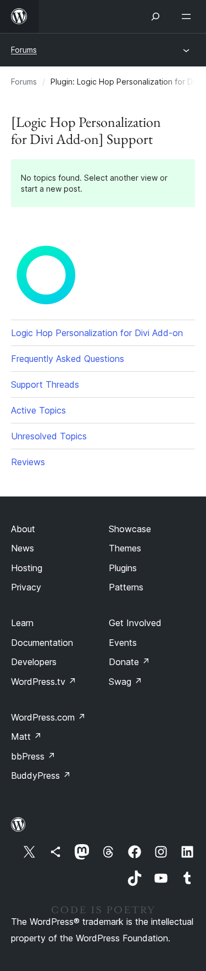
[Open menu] (188, 16)
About (23, 528)
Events (123, 642)
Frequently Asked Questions (67, 358)
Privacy (26, 587)
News (22, 548)
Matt (26, 736)
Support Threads (45, 384)
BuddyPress (41, 775)
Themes (125, 548)
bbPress (33, 756)
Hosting (26, 567)
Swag (125, 681)
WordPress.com (48, 717)
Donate (129, 661)
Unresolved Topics (49, 436)
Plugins (123, 567)
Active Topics (38, 410)
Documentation (42, 642)
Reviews (28, 461)
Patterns (126, 587)
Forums (24, 49)
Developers (34, 661)
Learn (22, 622)
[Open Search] (155, 16)
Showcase (130, 528)
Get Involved (135, 622)
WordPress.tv (43, 681)
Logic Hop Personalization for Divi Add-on (97, 332)
